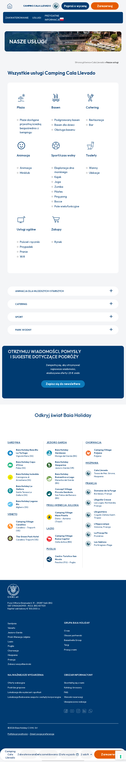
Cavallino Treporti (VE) (27, 538)
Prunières (101, 534)
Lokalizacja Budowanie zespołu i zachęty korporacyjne (34, 697)
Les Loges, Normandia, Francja (105, 502)
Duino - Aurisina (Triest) (64, 517)
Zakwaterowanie (17, 17)
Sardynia (14, 442)
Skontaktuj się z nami (74, 682)
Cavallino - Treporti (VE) (25, 526)
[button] (63, 384)
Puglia (51, 548)
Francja (91, 483)
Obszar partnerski (73, 635)
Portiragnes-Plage (103, 543)
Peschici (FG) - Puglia (66, 559)
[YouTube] (72, 711)
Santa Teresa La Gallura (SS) (24, 491)
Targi (66, 645)
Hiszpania (92, 462)
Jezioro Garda (57, 442)
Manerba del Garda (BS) (64, 479)
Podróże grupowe (16, 687)
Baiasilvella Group (73, 640)
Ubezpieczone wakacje (75, 701)
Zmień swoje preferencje (42, 734)
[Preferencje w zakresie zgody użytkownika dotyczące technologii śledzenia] (121, 757)
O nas (67, 630)
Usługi (36, 17)
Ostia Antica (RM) (64, 538)
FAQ (66, 692)
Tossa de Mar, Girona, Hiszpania (104, 473)
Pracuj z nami (70, 649)
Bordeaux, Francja (105, 492)
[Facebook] (66, 711)
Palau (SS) (25, 465)
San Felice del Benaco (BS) (65, 494)
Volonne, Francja (102, 525)
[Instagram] (78, 711)
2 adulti (85, 754)
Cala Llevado (98, 62)
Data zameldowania (46, 754)
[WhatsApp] (90, 711)
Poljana (103, 452)
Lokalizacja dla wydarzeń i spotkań (24, 692)
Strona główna (82, 62)
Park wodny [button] (23, 329)
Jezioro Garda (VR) (64, 465)
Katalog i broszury (73, 687)
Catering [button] (21, 304)
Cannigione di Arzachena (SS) (27, 477)
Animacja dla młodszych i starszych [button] (39, 291)
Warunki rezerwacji (73, 697)
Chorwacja (94, 442)
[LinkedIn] (84, 711)
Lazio (50, 528)
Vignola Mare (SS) (27, 452)
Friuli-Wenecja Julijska (63, 505)
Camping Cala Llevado (10, 754)
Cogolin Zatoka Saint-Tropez (105, 514)
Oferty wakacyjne (16, 682)
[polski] (63, 19)
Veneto (12, 514)
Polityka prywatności (18, 734)
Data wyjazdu (67, 754)
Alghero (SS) (26, 504)
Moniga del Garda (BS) (66, 452)
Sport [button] (19, 316)
